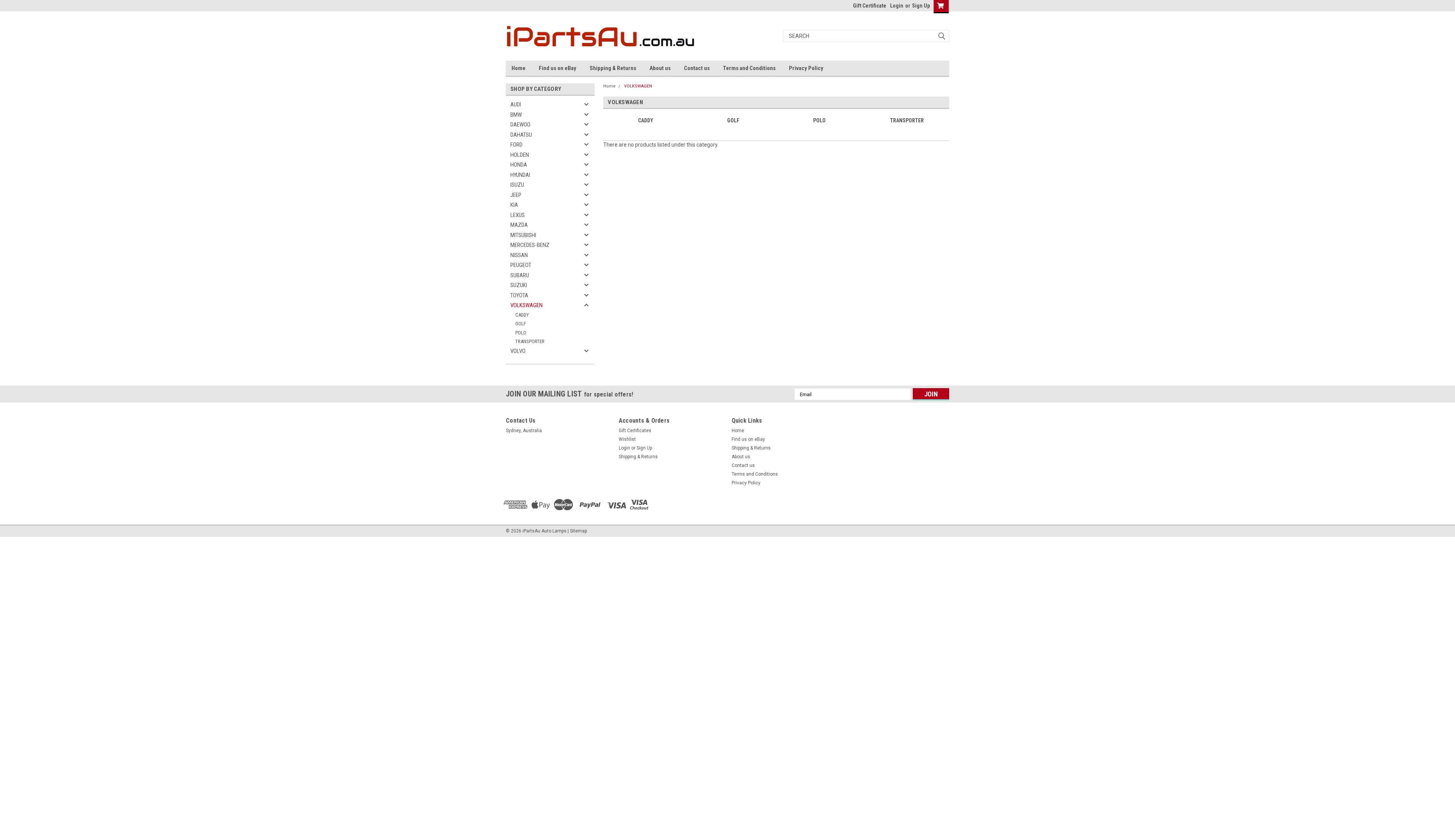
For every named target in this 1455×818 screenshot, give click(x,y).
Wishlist (627, 439)
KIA (514, 204)
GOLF (520, 323)
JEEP (515, 195)
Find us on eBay (557, 68)
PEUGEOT (520, 265)
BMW (516, 114)
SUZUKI (518, 285)
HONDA (518, 164)
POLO (520, 333)
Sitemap (578, 531)
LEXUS (517, 215)
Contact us (697, 68)
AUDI (515, 104)
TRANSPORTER (529, 341)
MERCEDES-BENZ (529, 245)
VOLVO (518, 351)
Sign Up (921, 6)
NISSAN (519, 255)
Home (519, 68)
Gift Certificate (869, 6)
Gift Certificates (635, 430)
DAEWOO (520, 124)
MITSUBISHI (523, 235)
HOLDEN (519, 154)
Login (896, 6)
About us (660, 68)
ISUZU (517, 184)
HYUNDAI (520, 175)
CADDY (522, 315)
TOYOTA (519, 295)
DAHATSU (521, 134)
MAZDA (519, 225)
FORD (516, 144)
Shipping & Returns (613, 68)
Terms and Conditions (749, 68)
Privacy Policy (806, 68)
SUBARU (519, 275)
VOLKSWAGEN (526, 305)
